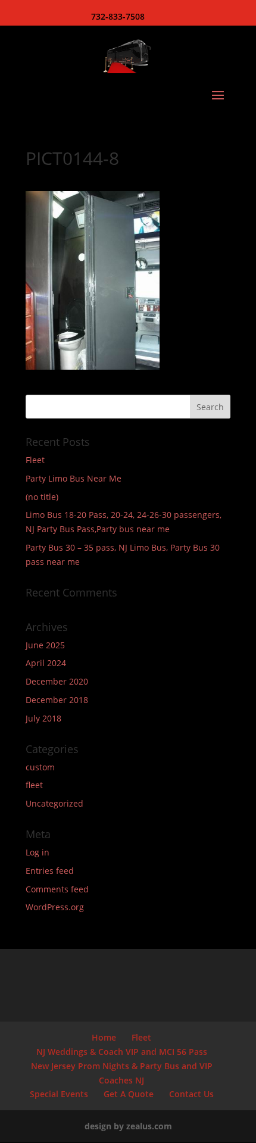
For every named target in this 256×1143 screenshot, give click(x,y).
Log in (37, 852)
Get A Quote (129, 1094)
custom (40, 767)
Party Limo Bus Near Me (73, 478)
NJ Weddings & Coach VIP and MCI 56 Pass (121, 1051)
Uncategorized (54, 803)
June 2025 (45, 645)
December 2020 (57, 681)
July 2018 (43, 718)
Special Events (59, 1094)
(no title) (42, 496)
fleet (34, 785)
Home (104, 1037)
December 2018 (57, 699)
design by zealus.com (128, 1126)
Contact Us (191, 1094)
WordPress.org (55, 907)
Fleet (35, 460)
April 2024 (46, 663)
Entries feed (50, 870)
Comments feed (57, 889)
